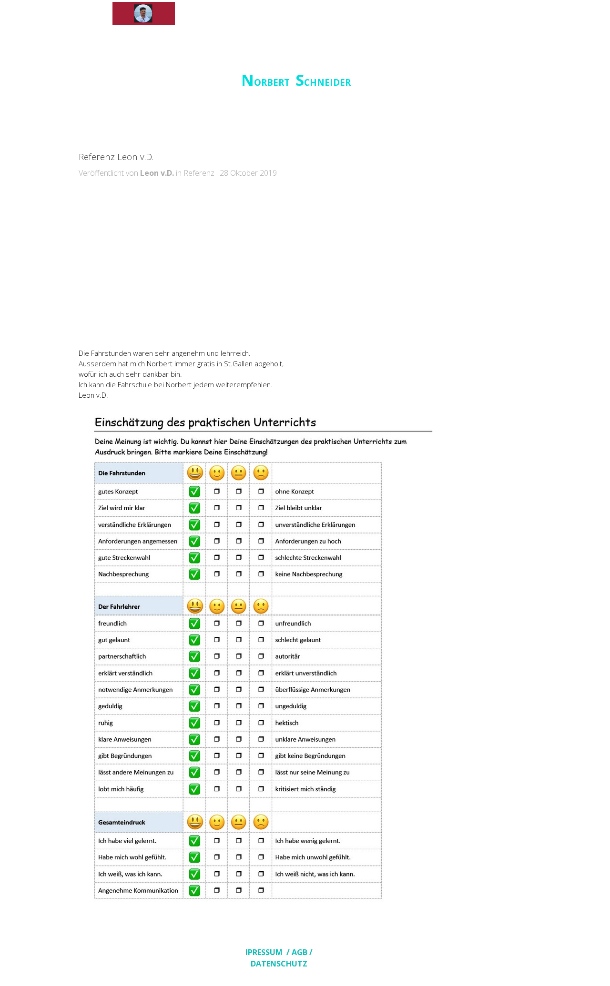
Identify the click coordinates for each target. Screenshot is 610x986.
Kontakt (402, 14)
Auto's (273, 14)
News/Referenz (467, 14)
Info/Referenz (337, 14)
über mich (207, 14)
